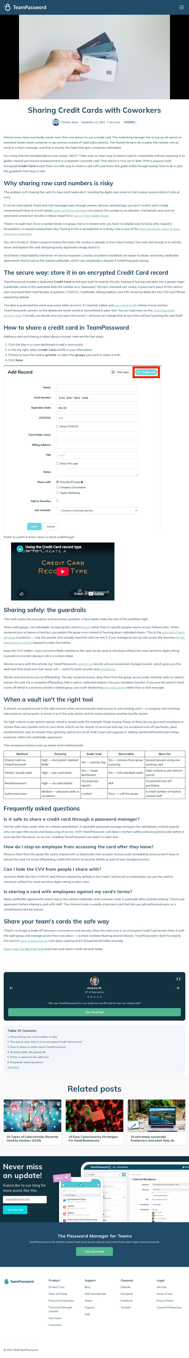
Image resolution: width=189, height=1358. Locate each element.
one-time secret (115, 687)
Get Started (94, 1012)
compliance (107, 669)
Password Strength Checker (60, 1309)
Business (130, 122)
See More (13, 1067)
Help (87, 1314)
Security (161, 1287)
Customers (55, 1325)
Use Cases (55, 1318)
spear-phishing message (70, 210)
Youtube (126, 1307)
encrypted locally (126, 305)
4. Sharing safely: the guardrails (26, 1052)
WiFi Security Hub (95, 1293)
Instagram (127, 1293)
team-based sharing (33, 941)
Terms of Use (165, 1293)
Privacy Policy (165, 1300)
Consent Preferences (169, 1307)
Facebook (127, 1300)
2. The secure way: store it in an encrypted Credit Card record (44, 1041)
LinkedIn (125, 1287)
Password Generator (61, 1300)
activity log (85, 664)
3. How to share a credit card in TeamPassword (36, 1047)
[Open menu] (182, 7)
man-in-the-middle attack (91, 215)
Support (89, 1307)
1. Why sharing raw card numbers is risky (32, 1036)
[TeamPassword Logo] (25, 7)
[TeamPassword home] (21, 1281)
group (86, 627)
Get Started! (94, 1251)
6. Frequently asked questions (25, 1062)
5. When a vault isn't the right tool (28, 1057)
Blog (87, 1287)
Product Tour (57, 1287)
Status (89, 1300)
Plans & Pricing (58, 1293)
